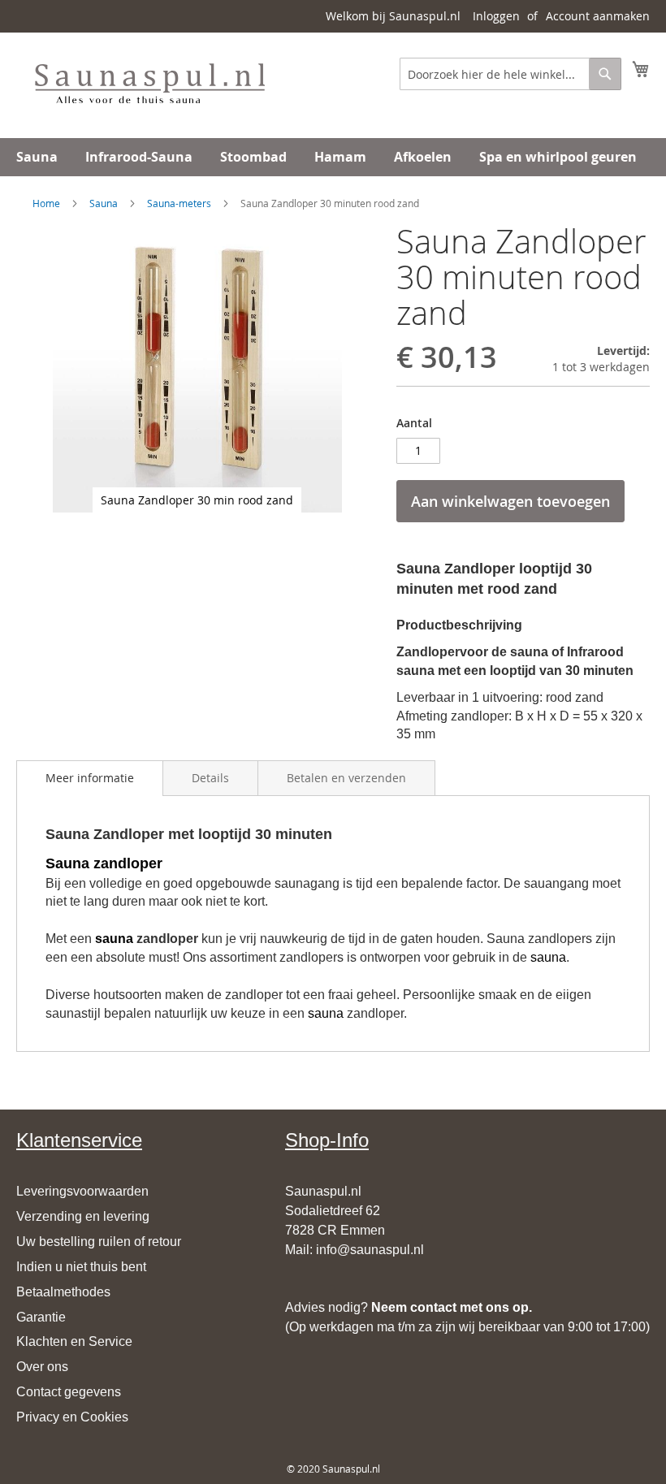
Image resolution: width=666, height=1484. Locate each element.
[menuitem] (36, 157)
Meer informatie (89, 777)
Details (210, 777)
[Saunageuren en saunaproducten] (149, 84)
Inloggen (496, 16)
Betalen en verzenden (346, 777)
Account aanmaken (598, 16)
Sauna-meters (179, 203)
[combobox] (510, 74)
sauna (114, 938)
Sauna (103, 203)
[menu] (333, 157)
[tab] (89, 778)
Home (46, 203)
